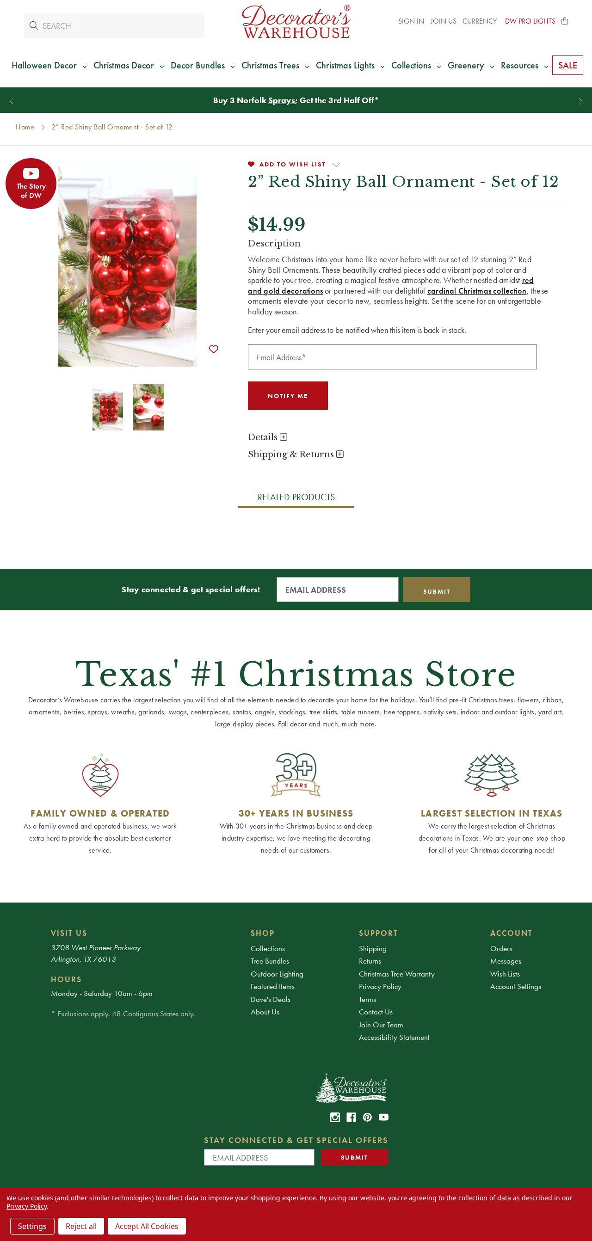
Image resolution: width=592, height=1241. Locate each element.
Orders (501, 948)
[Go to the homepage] (296, 21)
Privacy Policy (380, 986)
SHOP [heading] (263, 933)
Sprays (281, 100)
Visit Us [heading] (69, 933)
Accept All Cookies (147, 1226)
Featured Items (273, 986)
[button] (565, 21)
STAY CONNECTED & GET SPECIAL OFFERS (296, 1140)
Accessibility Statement (394, 1037)
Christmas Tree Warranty (397, 974)
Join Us (443, 21)
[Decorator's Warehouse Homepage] (350, 1087)
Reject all (81, 1226)
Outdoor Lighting (277, 974)
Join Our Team (381, 1025)
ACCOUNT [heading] (511, 933)
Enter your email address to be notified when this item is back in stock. (357, 330)
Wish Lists (505, 974)
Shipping (373, 948)
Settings (32, 1226)
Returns (370, 961)
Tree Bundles (270, 961)
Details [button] (264, 437)
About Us (265, 1012)
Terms (367, 999)
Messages (505, 961)
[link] (335, 1117)
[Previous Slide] (11, 101)
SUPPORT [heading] (378, 933)
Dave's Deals (270, 999)
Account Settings (515, 986)
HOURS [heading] (66, 979)
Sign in (411, 21)
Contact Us (376, 1012)
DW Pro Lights (530, 21)
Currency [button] (480, 21)
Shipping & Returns (292, 454)
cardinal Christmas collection (477, 290)
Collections (268, 948)
